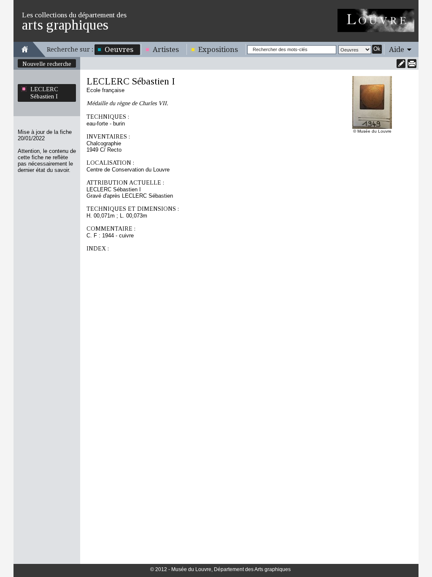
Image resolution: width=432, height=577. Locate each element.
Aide (396, 49)
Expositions (218, 49)
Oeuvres (119, 49)
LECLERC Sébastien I (44, 93)
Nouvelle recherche (46, 63)
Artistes (166, 49)
